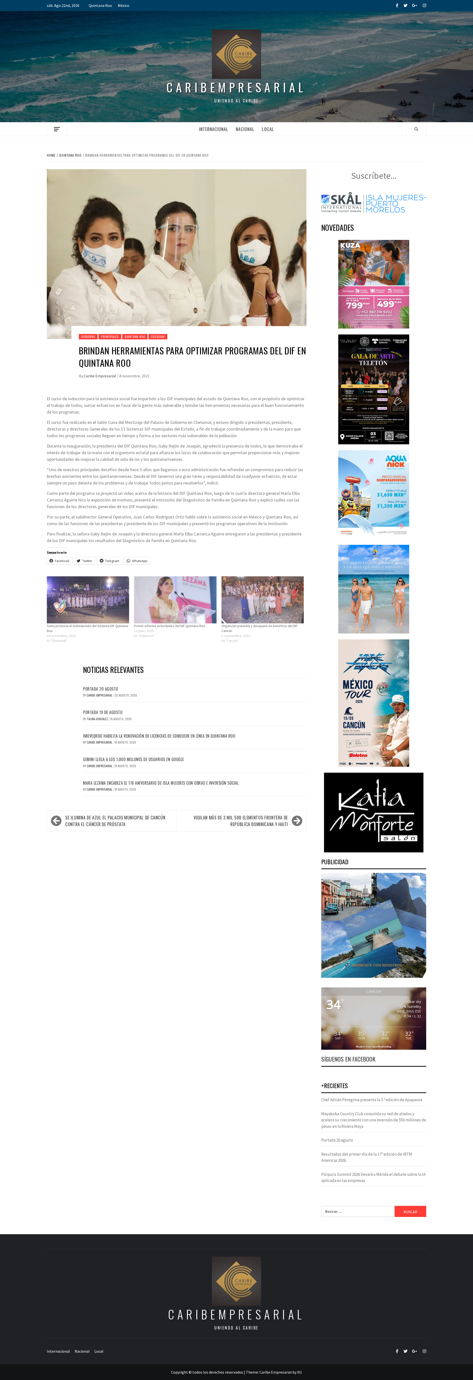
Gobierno (88, 336)
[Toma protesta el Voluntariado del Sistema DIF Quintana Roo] (88, 599)
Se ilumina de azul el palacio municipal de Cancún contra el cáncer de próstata (115, 820)
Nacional (245, 129)
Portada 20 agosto (100, 689)
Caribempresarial (236, 87)
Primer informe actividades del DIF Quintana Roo (169, 626)
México (123, 5)
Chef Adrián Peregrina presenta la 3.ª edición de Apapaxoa (371, 1099)
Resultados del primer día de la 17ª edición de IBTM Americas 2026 (366, 1157)
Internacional (213, 129)
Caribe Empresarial (100, 375)
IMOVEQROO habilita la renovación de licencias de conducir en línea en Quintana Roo (159, 736)
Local (268, 129)
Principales (110, 336)
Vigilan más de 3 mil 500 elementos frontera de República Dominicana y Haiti (241, 820)
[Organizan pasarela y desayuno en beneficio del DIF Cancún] (262, 599)
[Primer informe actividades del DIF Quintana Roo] (175, 599)
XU (299, 1372)
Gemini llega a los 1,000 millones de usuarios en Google (133, 759)
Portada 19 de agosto (102, 712)
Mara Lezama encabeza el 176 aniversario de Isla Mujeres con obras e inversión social (161, 783)
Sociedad (158, 336)
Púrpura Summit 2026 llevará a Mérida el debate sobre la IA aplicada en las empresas (373, 1177)
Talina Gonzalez (98, 719)
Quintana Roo (100, 5)
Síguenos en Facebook (348, 1058)
